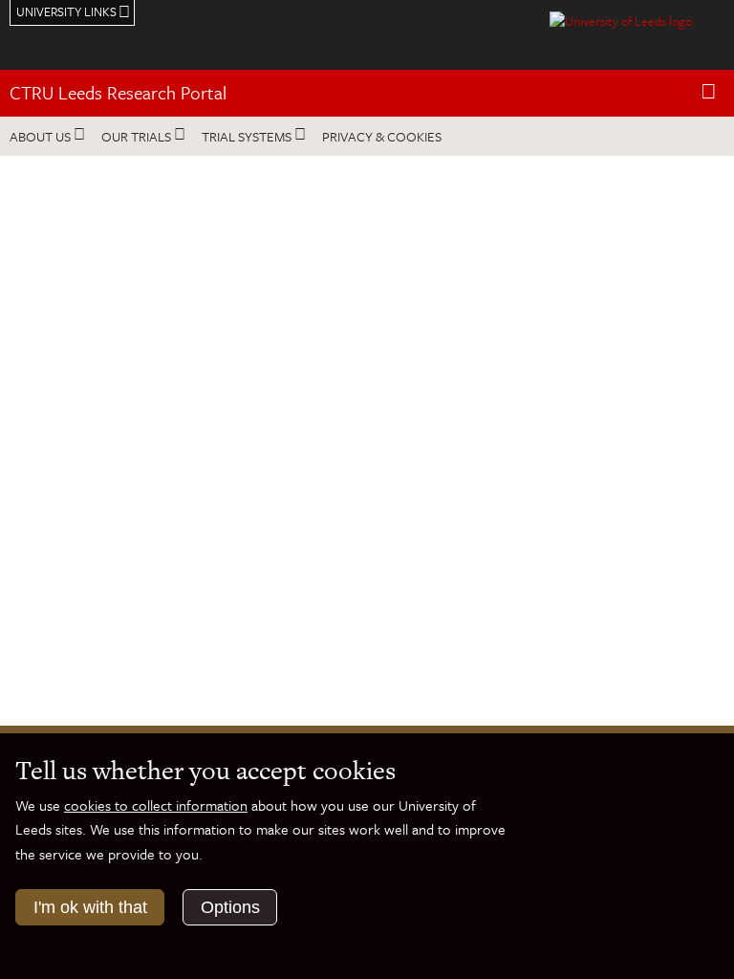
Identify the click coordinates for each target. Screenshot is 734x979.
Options (230, 907)
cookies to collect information (156, 805)
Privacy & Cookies (382, 136)
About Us (40, 136)
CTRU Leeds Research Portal (118, 92)
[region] (366, 519)
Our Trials (136, 136)
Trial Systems (246, 136)
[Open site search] (708, 92)
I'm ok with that (90, 907)
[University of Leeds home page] (621, 19)
